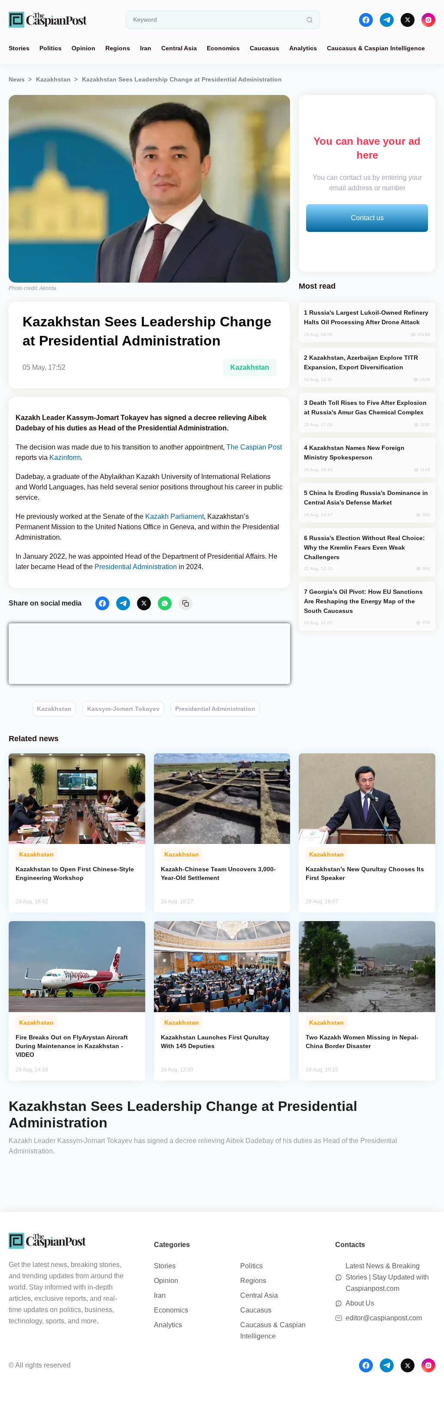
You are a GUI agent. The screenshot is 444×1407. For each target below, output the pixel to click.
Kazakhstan (53, 79)
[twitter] (408, 20)
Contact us (367, 217)
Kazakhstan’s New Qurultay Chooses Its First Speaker (365, 873)
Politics (50, 48)
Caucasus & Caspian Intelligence (376, 48)
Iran (145, 48)
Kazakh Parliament (174, 516)
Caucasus (264, 48)
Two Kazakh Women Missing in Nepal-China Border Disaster (362, 1041)
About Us (360, 1303)
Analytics (303, 48)
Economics (223, 48)
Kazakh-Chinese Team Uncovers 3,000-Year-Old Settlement (218, 873)
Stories (19, 48)
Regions (117, 48)
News (17, 79)
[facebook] (366, 20)
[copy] (186, 603)
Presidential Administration (136, 566)
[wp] (165, 603)
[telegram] (387, 20)
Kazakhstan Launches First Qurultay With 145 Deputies (215, 1041)
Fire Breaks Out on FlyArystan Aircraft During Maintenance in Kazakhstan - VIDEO (72, 1046)
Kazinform (65, 457)
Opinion (83, 48)
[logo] (48, 20)
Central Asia (179, 48)
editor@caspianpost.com (384, 1318)
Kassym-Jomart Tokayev (123, 708)
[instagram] (428, 20)
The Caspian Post (254, 447)
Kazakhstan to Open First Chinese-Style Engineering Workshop (75, 873)
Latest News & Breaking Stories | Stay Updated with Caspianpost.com (387, 1277)
